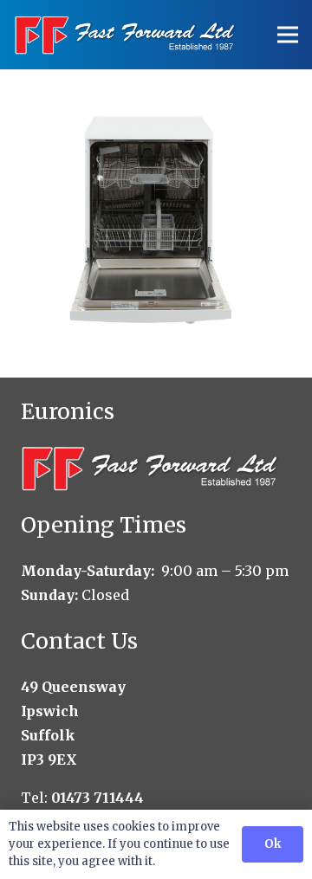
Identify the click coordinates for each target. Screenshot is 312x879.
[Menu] (287, 34)
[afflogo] (126, 35)
